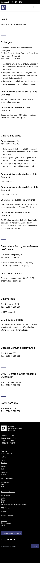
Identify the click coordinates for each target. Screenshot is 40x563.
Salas (3, 486)
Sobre (3, 500)
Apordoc (4, 521)
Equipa (3, 502)
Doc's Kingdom (6, 523)
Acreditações (5, 482)
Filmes (3, 461)
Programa (4, 451)
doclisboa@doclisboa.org (12, 533)
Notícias (3, 457)
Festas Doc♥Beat (7, 478)
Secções (4, 463)
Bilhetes (3, 484)
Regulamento (5, 495)
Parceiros (4, 512)
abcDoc (3, 474)
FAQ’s (3, 498)
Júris (2, 469)
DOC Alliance (5, 508)
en (38, 2)
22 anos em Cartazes (8, 492)
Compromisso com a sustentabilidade (13, 504)
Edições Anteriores (7, 515)
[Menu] (38, 7)
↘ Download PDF (7, 453)
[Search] (34, 7)
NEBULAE (4, 472)
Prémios (3, 466)
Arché (3, 525)
